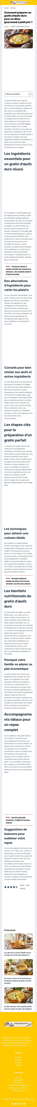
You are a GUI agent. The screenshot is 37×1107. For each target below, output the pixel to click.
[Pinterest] (21, 1104)
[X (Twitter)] (15, 1104)
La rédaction (18, 1080)
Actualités (18, 1057)
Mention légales (18, 1090)
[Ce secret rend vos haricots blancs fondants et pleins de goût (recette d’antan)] (18, 967)
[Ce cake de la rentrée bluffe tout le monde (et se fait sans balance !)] (18, 941)
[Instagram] (18, 1104)
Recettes (18, 1065)
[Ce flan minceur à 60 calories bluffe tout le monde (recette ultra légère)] (18, 995)
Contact (18, 1077)
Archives (18, 1062)
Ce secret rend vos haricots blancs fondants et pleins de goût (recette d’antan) (17, 980)
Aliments (18, 1060)
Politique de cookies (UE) (18, 1088)
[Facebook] (12, 1104)
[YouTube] (24, 1104)
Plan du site (18, 1083)
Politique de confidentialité (18, 1085)
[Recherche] (34, 2)
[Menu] (3, 2)
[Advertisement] (18, 70)
